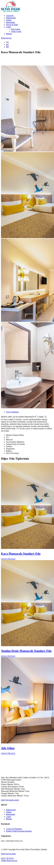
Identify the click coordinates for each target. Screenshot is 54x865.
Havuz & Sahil (12, 25)
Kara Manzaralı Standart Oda (20, 553)
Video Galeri (16, 31)
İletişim (9, 34)
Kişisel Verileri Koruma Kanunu (19, 831)
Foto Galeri (15, 29)
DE (7, 47)
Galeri (8, 27)
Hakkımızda (11, 18)
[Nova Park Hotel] (10, 11)
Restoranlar (10, 22)
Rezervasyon (6, 38)
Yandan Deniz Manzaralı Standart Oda (26, 650)
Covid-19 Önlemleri (14, 829)
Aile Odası (8, 748)
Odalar (8, 20)
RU (7, 44)
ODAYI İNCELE (8, 559)
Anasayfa (10, 15)
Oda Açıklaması (12, 412)
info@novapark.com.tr (10, 800)
